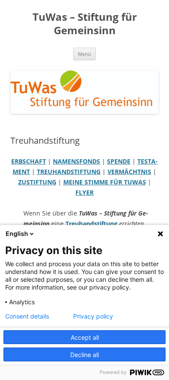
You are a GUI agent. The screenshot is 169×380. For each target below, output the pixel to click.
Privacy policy (93, 316)
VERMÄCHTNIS (129, 171)
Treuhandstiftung (91, 223)
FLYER (84, 192)
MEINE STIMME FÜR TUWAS (104, 182)
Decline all (84, 354)
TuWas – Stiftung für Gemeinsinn (84, 23)
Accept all (85, 337)
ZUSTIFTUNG (37, 182)
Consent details (27, 316)
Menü (84, 54)
